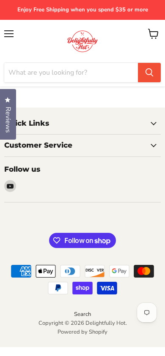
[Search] (149, 72)
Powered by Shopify (82, 332)
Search (82, 314)
